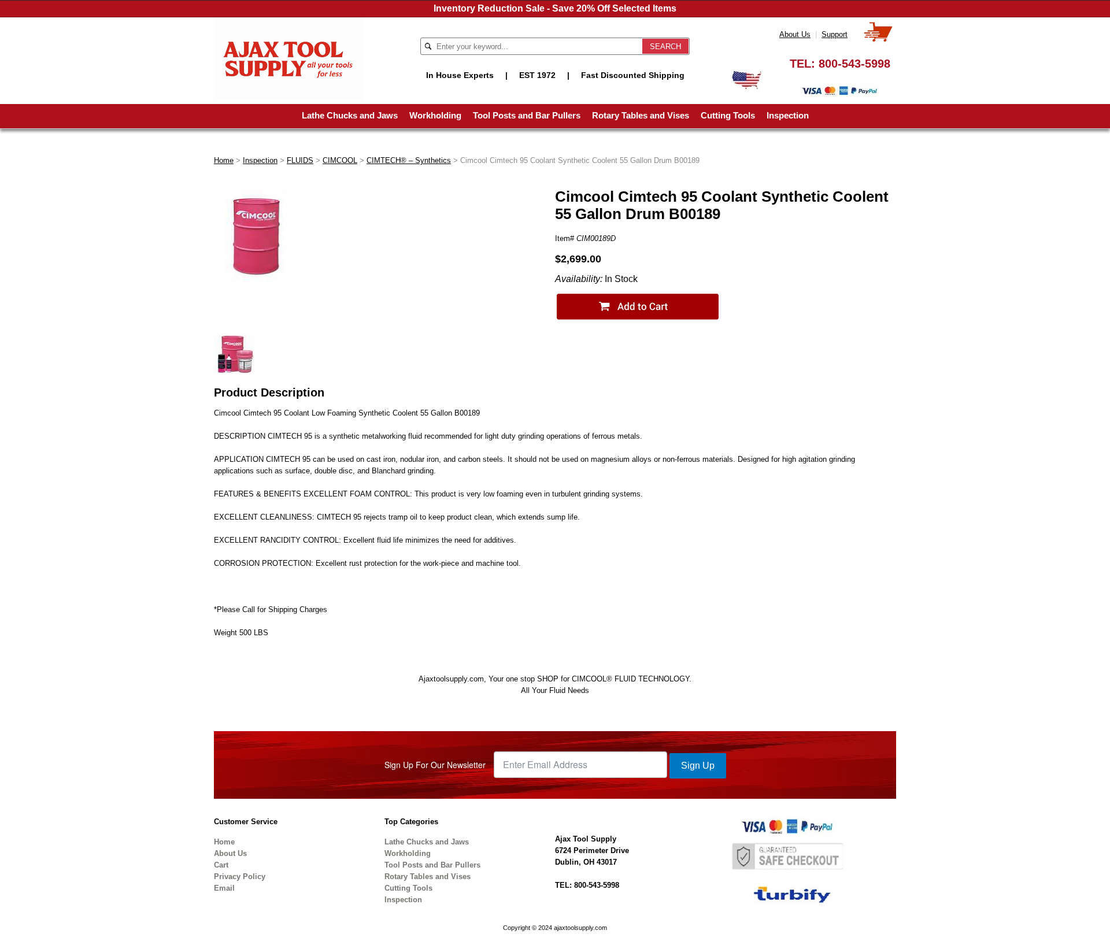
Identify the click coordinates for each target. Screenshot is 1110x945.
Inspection (788, 115)
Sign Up (698, 765)
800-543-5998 (854, 63)
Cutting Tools (728, 115)
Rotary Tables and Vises (640, 115)
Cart (221, 865)
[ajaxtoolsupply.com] (288, 58)
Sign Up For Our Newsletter (435, 765)
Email (224, 888)
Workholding (435, 115)
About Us (795, 34)
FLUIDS (300, 160)
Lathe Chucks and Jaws (350, 115)
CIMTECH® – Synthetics (409, 160)
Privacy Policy (239, 876)
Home (224, 160)
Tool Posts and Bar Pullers (526, 115)
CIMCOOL (340, 160)
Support (835, 34)
